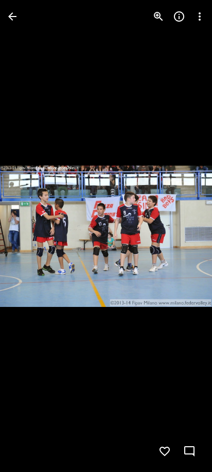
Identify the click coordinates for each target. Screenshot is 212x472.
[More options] (199, 16)
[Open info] (179, 16)
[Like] (164, 451)
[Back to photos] (12, 16)
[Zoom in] (158, 16)
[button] (28, 236)
